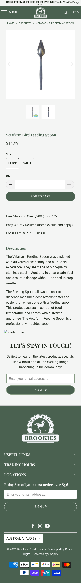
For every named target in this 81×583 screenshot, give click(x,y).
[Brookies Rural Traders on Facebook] (33, 526)
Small (27, 163)
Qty (8, 175)
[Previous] (9, 64)
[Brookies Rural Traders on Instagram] (40, 526)
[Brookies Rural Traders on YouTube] (47, 526)
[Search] (66, 12)
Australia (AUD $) (21, 538)
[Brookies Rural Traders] (40, 12)
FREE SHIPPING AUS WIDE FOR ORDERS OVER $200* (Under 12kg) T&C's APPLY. (40, 3)
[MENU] (2, 12)
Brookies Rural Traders (31, 549)
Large (12, 163)
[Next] (72, 64)
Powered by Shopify (45, 554)
